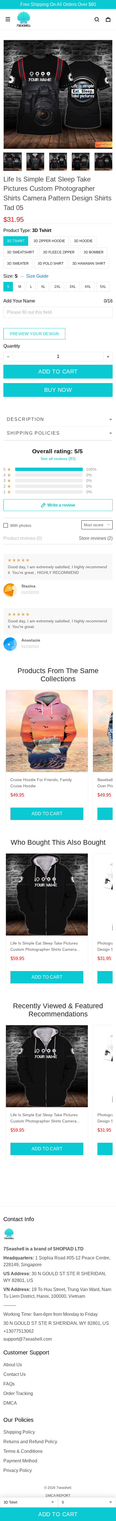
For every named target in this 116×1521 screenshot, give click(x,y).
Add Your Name (19, 301)
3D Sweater (18, 264)
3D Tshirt (41, 230)
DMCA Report (58, 1496)
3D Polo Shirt (50, 264)
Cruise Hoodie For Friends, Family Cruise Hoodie (41, 782)
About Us (12, 1364)
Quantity (11, 346)
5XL (103, 287)
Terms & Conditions (23, 1451)
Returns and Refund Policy (30, 1441)
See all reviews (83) (58, 458)
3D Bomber (94, 252)
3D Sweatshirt (20, 252)
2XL (57, 287)
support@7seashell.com (27, 1339)
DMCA (10, 1403)
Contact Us (14, 1374)
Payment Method (20, 1460)
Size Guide (37, 276)
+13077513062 (18, 1331)
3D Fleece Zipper (59, 252)
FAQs (9, 1383)
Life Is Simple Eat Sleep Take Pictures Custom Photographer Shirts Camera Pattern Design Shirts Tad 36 (44, 947)
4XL (88, 287)
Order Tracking (18, 1393)
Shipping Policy (19, 1432)
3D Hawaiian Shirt (88, 264)
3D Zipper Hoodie (49, 241)
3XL (73, 287)
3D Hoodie (83, 241)
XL (43, 287)
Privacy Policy (17, 1470)
